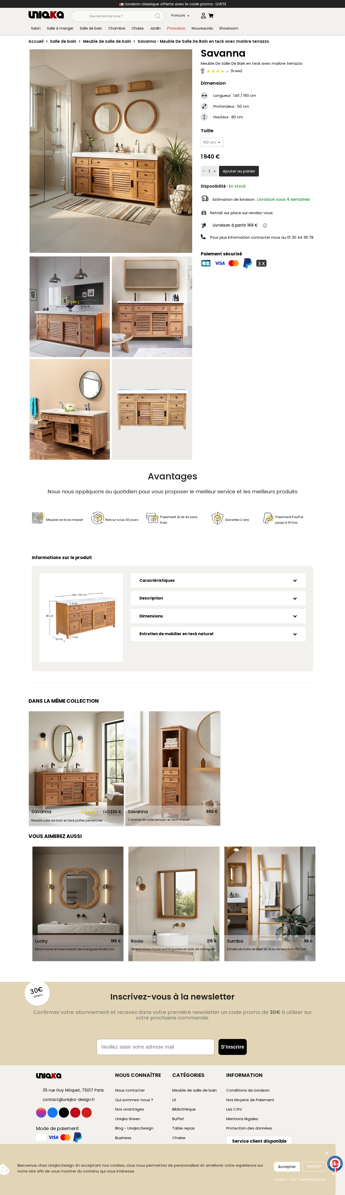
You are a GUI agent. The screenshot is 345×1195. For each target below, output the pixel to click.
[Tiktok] (64, 1113)
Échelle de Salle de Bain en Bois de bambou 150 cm (232, 949)
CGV (292, 1179)
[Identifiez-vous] (203, 14)
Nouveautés (202, 28)
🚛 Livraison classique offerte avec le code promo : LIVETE (172, 4)
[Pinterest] (75, 1113)
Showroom (228, 28)
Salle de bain (91, 28)
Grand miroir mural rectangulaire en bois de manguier (138, 949)
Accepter (287, 1166)
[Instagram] (41, 1113)
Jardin (155, 28)
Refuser (314, 1166)
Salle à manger (60, 28)
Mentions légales (313, 1179)
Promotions (176, 28)
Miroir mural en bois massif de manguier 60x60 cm (40, 949)
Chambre (116, 28)
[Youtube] (87, 1113)
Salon (36, 28)
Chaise (138, 28)
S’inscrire (232, 1047)
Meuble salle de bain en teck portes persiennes (66, 820)
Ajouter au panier (239, 171)
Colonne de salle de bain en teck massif (159, 819)
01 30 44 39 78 (300, 237)
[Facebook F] (52, 1113)
